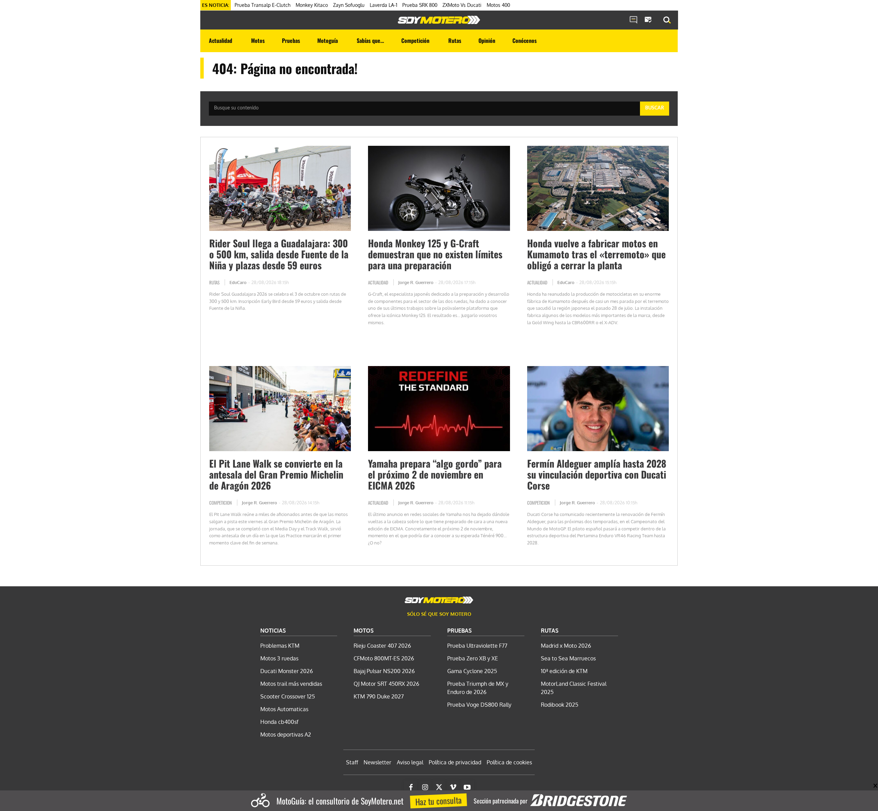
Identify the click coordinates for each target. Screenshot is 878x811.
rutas (214, 282)
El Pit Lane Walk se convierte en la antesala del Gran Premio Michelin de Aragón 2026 (276, 474)
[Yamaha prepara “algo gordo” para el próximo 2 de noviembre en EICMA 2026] (439, 408)
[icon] (633, 20)
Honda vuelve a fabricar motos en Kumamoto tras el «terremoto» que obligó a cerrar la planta (596, 254)
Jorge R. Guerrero (416, 282)
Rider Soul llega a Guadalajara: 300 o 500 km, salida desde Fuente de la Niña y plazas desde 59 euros (278, 254)
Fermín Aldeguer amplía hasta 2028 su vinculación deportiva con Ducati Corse (596, 474)
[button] (667, 20)
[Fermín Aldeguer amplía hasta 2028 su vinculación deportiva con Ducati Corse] (598, 408)
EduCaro (238, 282)
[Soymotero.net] (439, 20)
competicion (220, 502)
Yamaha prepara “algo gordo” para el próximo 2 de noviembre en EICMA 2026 (435, 474)
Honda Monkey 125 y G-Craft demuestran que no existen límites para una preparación (435, 254)
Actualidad (378, 282)
